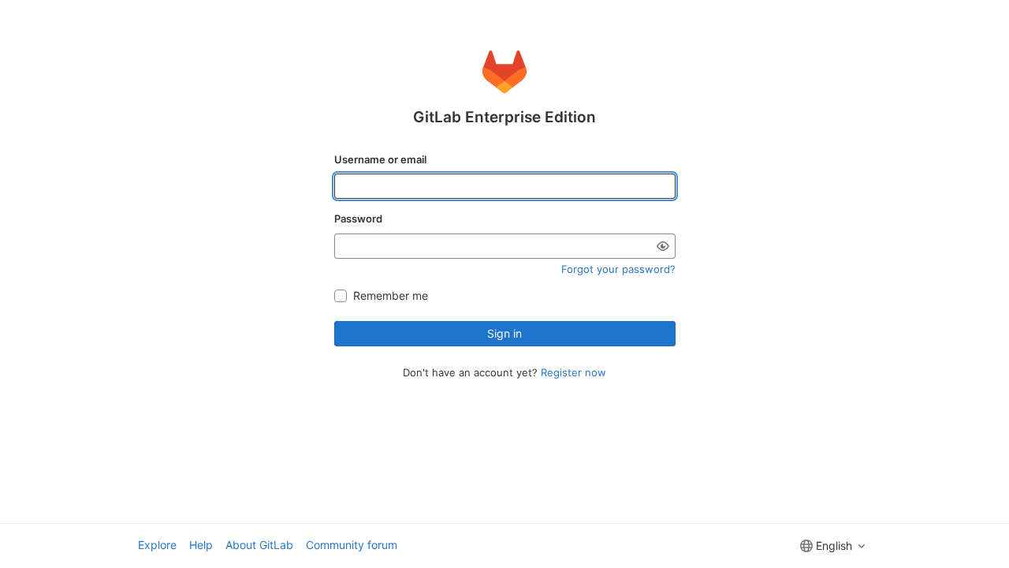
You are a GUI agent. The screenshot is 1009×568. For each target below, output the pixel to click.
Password (358, 218)
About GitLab (259, 544)
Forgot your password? (618, 269)
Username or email (380, 159)
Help (201, 544)
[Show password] (663, 246)
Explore (157, 544)
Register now (573, 372)
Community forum (351, 544)
